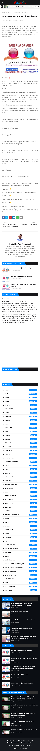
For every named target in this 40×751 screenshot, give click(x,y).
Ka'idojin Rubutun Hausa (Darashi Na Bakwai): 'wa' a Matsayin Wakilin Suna (23, 698)
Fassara (18, 439)
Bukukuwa (18, 428)
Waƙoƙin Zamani (18, 571)
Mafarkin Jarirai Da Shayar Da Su (21, 276)
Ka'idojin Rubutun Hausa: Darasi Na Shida (24, 705)
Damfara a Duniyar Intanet (19, 611)
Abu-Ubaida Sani (8, 20)
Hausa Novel (18, 458)
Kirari (18, 492)
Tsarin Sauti (18, 530)
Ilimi (18, 469)
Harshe (18, 454)
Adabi (18, 394)
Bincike (18, 424)
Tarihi (18, 522)
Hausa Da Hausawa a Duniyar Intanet (23, 620)
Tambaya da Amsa (13, 745)
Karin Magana (18, 481)
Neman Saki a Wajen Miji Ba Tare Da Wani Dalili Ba (24, 285)
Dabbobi (18, 435)
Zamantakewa (18, 579)
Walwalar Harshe (18, 545)
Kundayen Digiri (18, 496)
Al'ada (8, 12)
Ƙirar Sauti (18, 590)
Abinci (18, 390)
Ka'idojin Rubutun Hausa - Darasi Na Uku (24, 730)
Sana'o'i (18, 518)
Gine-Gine (18, 447)
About (14, 740)
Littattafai (18, 499)
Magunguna (18, 503)
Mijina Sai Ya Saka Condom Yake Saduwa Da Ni (24, 659)
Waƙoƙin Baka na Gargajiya (18, 564)
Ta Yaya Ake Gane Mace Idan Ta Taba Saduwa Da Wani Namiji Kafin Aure (23, 667)
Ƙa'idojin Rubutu (18, 586)
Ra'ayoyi (18, 511)
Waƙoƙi (18, 556)
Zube (18, 583)
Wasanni (18, 552)
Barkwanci (18, 416)
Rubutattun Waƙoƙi (18, 515)
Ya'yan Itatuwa (18, 575)
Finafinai (18, 443)
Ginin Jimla (18, 450)
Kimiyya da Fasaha (18, 484)
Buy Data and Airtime (26, 745)
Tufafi (18, 541)
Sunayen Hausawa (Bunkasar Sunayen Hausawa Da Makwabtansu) (23, 637)
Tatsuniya (18, 526)
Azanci (18, 413)
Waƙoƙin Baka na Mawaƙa (18, 567)
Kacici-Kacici (18, 477)
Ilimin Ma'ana (18, 473)
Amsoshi (25, 748)
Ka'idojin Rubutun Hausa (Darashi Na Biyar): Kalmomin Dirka (23, 714)
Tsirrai (18, 533)
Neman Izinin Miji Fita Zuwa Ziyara (22, 268)
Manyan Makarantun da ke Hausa (16, 743)
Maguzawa (18, 507)
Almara (18, 405)
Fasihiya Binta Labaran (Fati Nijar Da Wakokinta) (22, 629)
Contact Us (30, 740)
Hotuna (18, 465)
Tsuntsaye (18, 537)
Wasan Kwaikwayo (18, 549)
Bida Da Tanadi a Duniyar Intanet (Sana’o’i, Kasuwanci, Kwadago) (22, 604)
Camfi (18, 431)
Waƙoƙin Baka (18, 560)
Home (3, 12)
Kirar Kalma (18, 488)
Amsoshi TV (18, 409)
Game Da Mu (21, 740)
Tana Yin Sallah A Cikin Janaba (20, 675)
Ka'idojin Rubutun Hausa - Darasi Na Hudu (22, 722)
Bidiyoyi (18, 420)
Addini (18, 397)
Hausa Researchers (18, 462)
